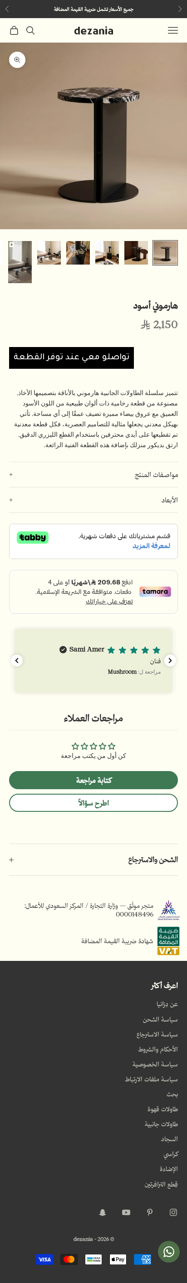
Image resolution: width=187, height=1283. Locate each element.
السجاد (169, 1139)
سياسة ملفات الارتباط (151, 1079)
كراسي (171, 1154)
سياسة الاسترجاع (157, 1034)
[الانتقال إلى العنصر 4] (78, 252)
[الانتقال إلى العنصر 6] (20, 262)
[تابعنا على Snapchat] (102, 1212)
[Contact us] (169, 1252)
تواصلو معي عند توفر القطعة (71, 357)
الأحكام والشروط (158, 1049)
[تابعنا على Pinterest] (149, 1212)
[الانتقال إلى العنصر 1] (165, 252)
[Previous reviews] (17, 660)
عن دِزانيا (167, 1004)
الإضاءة (169, 1169)
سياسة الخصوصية (155, 1064)
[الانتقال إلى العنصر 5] (49, 252)
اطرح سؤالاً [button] (94, 802)
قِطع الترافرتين (161, 1184)
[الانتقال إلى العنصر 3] (107, 252)
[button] (93, 660)
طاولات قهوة (163, 1109)
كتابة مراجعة (93, 780)
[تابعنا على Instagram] (173, 1212)
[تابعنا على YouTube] (126, 1212)
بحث (172, 1094)
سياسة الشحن (160, 1019)
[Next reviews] (170, 660)
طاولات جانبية (161, 1124)
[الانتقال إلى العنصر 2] (136, 252)
